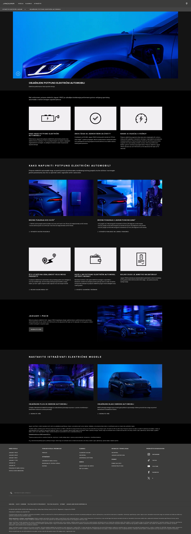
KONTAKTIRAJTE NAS (117, 466)
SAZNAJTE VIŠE (36, 329)
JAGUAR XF (12, 465)
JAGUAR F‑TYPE (13, 460)
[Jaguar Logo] (8, 3)
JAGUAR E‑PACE (13, 455)
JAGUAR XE (12, 463)
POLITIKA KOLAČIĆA (53, 504)
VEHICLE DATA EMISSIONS (16, 470)
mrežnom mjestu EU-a (87, 528)
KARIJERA (11, 504)
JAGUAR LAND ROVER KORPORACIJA (76, 504)
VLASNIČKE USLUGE (84, 452)
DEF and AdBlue (83, 468)
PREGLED (44, 452)
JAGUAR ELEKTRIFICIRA (118, 455)
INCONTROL (82, 455)
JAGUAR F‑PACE (13, 452)
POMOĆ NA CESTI (116, 463)
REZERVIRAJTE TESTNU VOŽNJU (51, 463)
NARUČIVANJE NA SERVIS (86, 466)
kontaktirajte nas (17, 531)
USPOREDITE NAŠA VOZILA (49, 460)
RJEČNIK (44, 466)
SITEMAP (62, 504)
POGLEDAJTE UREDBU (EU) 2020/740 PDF (19, 512)
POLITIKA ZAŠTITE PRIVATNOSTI (37, 504)
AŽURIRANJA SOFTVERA (86, 457)
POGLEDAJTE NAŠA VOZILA (16, 468)
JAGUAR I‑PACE (13, 457)
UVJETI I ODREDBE (21, 504)
